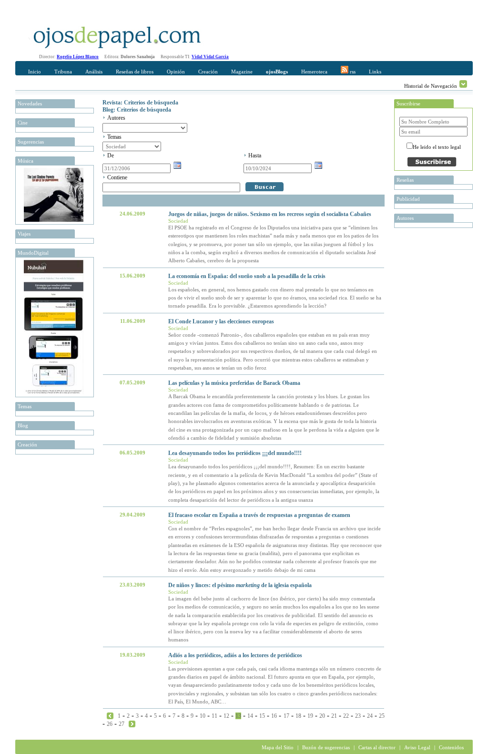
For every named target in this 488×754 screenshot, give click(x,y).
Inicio (34, 71)
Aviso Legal (417, 747)
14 (250, 716)
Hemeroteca (314, 71)
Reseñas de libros (134, 71)
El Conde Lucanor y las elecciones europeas (221, 321)
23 (358, 716)
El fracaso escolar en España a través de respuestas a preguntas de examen (259, 515)
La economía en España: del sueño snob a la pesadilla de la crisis (246, 276)
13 (238, 716)
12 (226, 716)
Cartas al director (377, 747)
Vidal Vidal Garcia (210, 56)
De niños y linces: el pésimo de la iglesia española (240, 585)
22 (346, 716)
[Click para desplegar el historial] (463, 84)
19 (310, 716)
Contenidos (451, 747)
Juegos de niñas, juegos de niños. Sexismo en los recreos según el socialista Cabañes (269, 214)
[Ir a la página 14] (132, 723)
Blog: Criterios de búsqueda (136, 109)
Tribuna (63, 71)
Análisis (93, 71)
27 (121, 724)
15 (262, 716)
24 (370, 716)
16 (274, 716)
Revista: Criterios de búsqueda (140, 102)
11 (214, 716)
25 (382, 716)
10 (202, 716)
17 (286, 716)
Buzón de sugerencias (326, 747)
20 (322, 716)
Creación (208, 71)
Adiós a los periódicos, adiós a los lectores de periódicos (235, 655)
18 (298, 716)
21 (334, 716)
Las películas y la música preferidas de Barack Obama (234, 383)
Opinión (176, 71)
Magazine (242, 71)
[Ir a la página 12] (110, 715)
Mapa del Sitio (278, 747)
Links (375, 71)
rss (352, 71)
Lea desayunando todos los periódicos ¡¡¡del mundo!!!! (235, 453)
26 (109, 724)
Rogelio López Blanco (78, 56)
